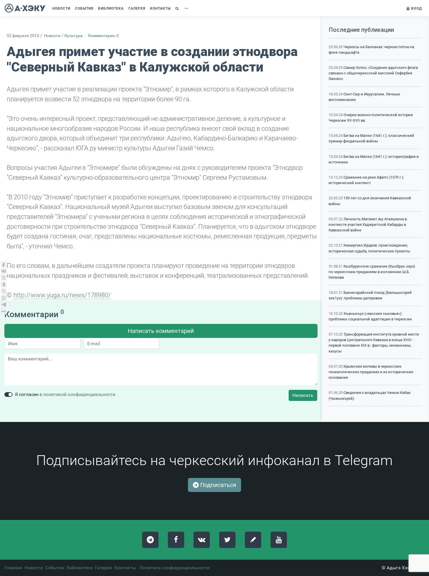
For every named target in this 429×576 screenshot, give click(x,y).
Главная (13, 567)
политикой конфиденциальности (79, 394)
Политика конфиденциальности (174, 567)
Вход (416, 8)
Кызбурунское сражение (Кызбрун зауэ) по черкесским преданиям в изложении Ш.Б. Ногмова (372, 272)
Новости (52, 35)
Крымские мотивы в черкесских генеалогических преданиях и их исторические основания (371, 372)
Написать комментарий (161, 330)
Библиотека (80, 567)
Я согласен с (65, 394)
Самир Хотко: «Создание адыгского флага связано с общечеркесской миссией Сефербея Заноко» (373, 73)
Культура (73, 35)
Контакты (125, 567)
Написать (302, 395)
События (54, 567)
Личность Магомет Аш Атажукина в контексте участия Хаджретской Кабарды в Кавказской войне (368, 224)
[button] (177, 8)
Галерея (103, 567)
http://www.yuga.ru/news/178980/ (62, 295)
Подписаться (217, 484)
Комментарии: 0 (103, 35)
